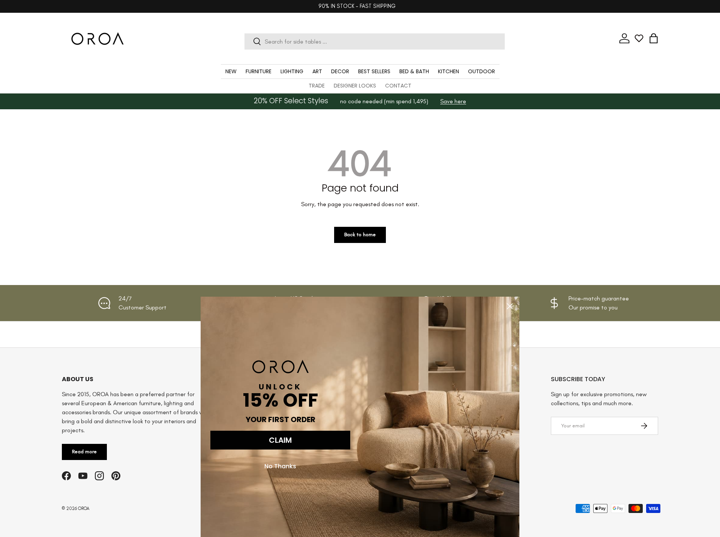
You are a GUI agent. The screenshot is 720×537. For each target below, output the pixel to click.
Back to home (360, 234)
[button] (653, 38)
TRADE (317, 85)
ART (317, 71)
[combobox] (374, 41)
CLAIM (280, 440)
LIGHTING (291, 71)
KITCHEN (448, 71)
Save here (453, 101)
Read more (84, 451)
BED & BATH (414, 71)
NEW (231, 71)
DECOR (340, 71)
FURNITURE (259, 71)
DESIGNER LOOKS (355, 85)
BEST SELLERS (374, 71)
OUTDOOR (481, 71)
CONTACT (398, 85)
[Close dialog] (509, 306)
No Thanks (280, 466)
